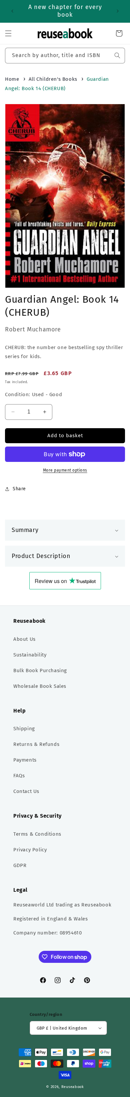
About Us (24, 639)
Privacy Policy (30, 850)
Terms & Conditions (37, 834)
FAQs (19, 776)
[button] (8, 33)
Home (12, 79)
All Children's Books (53, 79)
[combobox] (65, 55)
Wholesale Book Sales (39, 686)
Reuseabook (72, 1087)
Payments (25, 760)
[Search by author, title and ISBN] (117, 55)
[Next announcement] (117, 11)
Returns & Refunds (36, 744)
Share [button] (19, 489)
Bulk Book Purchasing (40, 670)
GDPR (19, 865)
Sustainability (29, 655)
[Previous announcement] (12, 11)
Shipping (24, 729)
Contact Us (26, 791)
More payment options (65, 470)
